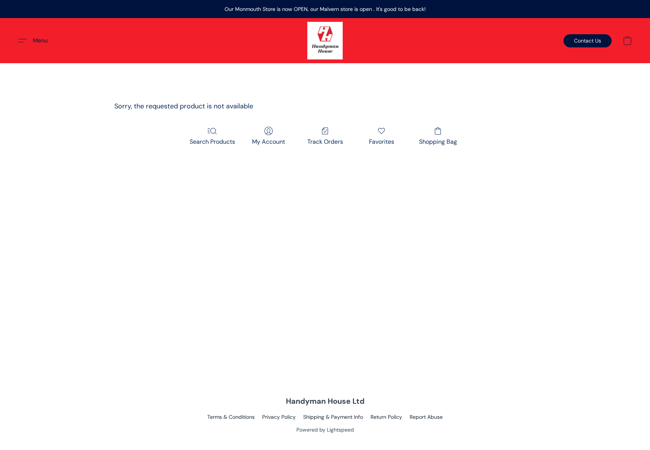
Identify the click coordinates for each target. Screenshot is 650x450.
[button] (324, 40)
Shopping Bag (438, 142)
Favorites (381, 142)
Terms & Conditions (231, 417)
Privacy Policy (279, 417)
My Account (268, 142)
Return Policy (386, 417)
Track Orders (325, 142)
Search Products (212, 142)
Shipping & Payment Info (333, 417)
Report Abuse (426, 417)
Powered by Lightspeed (325, 429)
